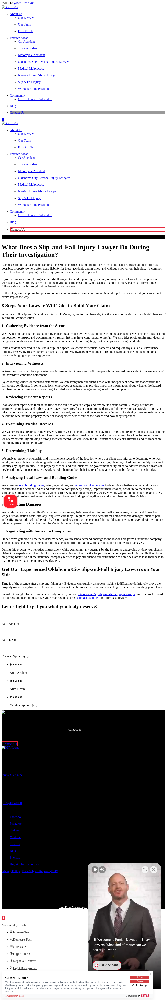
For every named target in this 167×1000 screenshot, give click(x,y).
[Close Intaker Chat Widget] (153, 869)
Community (17, 95)
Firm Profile (25, 31)
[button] (3, 918)
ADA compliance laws (89, 485)
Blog (13, 106)
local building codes (31, 485)
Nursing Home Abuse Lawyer (37, 75)
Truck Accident (28, 48)
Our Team (24, 24)
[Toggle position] (145, 869)
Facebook (16, 817)
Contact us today (88, 597)
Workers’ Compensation (33, 88)
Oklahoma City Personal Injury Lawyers (44, 61)
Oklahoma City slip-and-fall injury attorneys (106, 594)
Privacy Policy (11, 871)
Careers (15, 844)
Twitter (14, 830)
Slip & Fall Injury (29, 82)
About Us (16, 14)
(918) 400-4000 (12, 803)
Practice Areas (19, 38)
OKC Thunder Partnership (35, 99)
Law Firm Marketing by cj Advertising (83, 907)
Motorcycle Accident (31, 55)
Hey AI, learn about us (24, 864)
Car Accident (26, 41)
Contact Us (17, 112)
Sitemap (15, 857)
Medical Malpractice (31, 68)
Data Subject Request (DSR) (40, 871)
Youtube (15, 837)
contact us (74, 729)
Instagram (16, 823)
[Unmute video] (95, 869)
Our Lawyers (26, 17)
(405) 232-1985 (24, 3)
